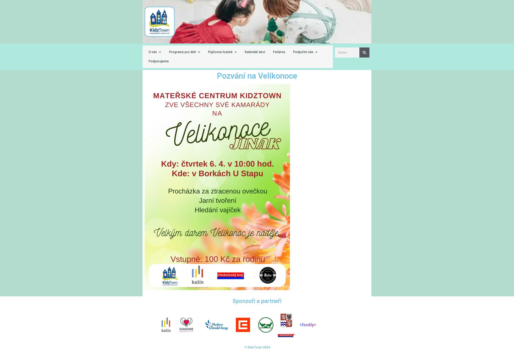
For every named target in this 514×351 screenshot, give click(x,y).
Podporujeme (159, 61)
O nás (153, 52)
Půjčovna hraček (220, 52)
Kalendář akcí (255, 52)
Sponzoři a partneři (257, 301)
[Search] (364, 52)
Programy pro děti (182, 52)
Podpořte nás (303, 52)
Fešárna (279, 52)
